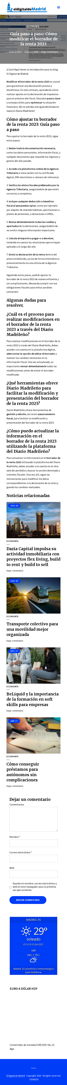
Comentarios (16, 804)
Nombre (14, 836)
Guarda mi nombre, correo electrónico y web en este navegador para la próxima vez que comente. (35, 887)
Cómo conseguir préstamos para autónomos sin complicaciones (23, 772)
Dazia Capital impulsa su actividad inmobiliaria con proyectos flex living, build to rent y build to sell (33, 556)
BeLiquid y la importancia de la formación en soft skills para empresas (33, 699)
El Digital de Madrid (16, 1075)
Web (11, 867)
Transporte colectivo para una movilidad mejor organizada (32, 629)
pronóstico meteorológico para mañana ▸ (33, 970)
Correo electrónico (20, 852)
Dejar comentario (49, 51)
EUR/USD (41, 1044)
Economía (33, 26)
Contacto (34, 1079)
